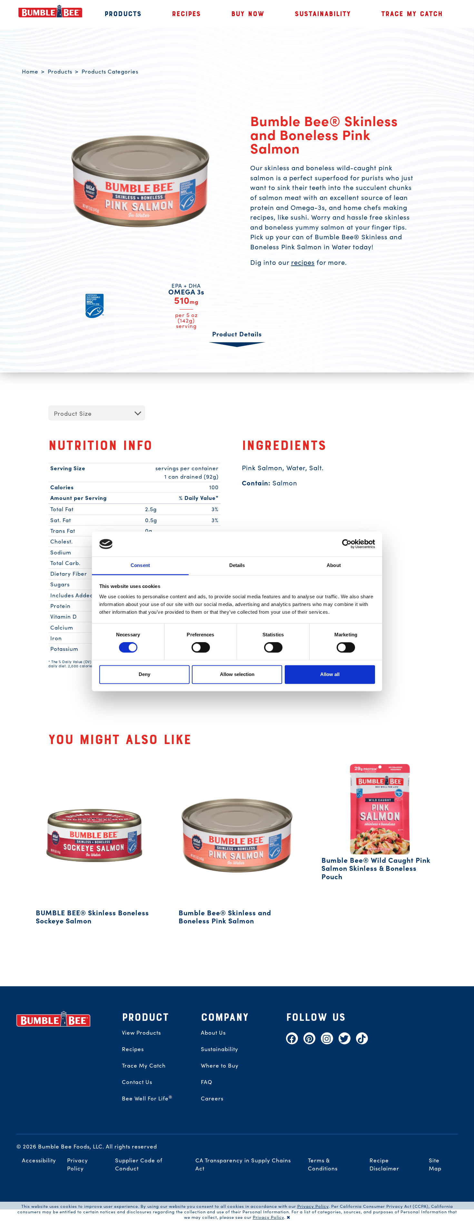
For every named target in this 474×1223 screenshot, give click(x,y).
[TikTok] (362, 1038)
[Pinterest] (309, 1038)
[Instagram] (327, 1038)
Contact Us (137, 1082)
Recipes (133, 1049)
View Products (141, 1032)
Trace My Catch (144, 1065)
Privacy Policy (313, 1206)
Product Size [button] (73, 413)
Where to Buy (220, 1065)
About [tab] (334, 565)
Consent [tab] (140, 565)
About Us (213, 1032)
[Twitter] (345, 1038)
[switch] (201, 647)
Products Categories (110, 71)
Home (30, 71)
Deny (144, 674)
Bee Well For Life (147, 1098)
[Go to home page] (53, 1019)
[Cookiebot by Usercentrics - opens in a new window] (347, 544)
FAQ (206, 1082)
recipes (303, 262)
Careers (212, 1098)
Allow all (330, 674)
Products (60, 71)
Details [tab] (237, 565)
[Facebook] (292, 1038)
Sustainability (219, 1049)
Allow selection (237, 674)
